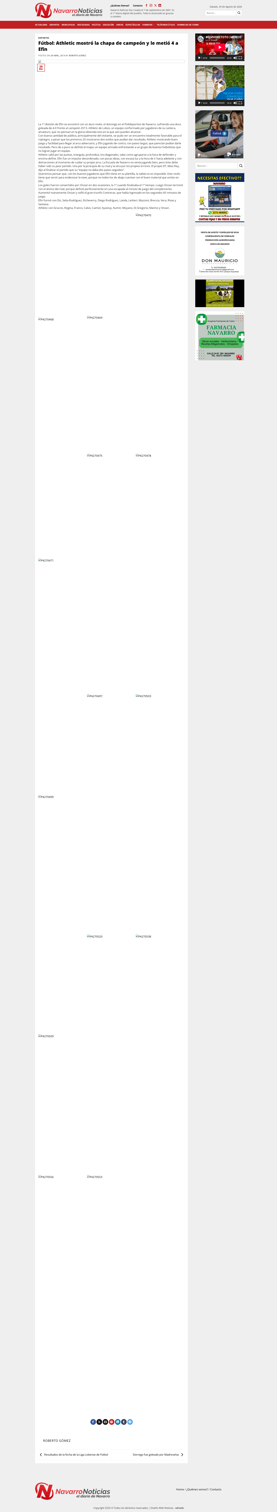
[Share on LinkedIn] (118, 1422)
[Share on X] (99, 1422)
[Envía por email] (105, 1422)
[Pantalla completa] (240, 57)
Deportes (54, 24)
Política (96, 24)
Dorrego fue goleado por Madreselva (156, 1454)
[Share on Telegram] (130, 1422)
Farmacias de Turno (188, 24)
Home (180, 1489)
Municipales (68, 24)
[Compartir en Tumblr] (124, 1422)
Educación (108, 24)
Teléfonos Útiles (166, 24)
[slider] (217, 103)
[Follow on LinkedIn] (159, 5)
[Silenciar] (235, 57)
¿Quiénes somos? (197, 1489)
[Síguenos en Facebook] (146, 5)
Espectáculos (133, 24)
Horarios (147, 24)
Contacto (138, 5)
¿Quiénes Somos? (120, 5)
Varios (119, 24)
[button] (219, 85)
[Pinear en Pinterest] (111, 1422)
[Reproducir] (200, 57)
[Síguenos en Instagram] (151, 5)
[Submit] (239, 13)
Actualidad (41, 24)
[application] (219, 47)
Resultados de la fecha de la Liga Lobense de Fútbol (76, 1454)
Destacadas (83, 24)
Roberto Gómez (77, 55)
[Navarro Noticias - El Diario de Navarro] (68, 10)
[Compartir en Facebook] (93, 1422)
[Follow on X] (155, 5)
